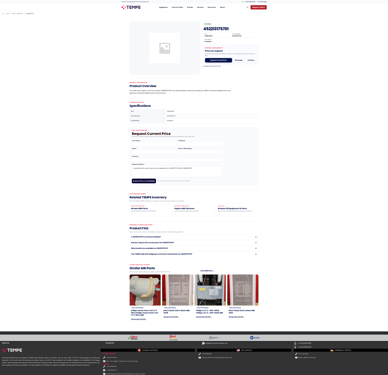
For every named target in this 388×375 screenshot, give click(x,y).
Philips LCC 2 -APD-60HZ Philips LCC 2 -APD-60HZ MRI (209, 311)
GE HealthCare (182, 24)
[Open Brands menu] (194, 7)
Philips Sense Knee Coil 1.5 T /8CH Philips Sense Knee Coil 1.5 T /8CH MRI (144, 312)
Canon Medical (182, 30)
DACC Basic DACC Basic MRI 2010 (242, 311)
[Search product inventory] (247, 7)
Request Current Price (218, 60)
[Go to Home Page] (2, 14)
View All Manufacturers (185, 37)
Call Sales (251, 60)
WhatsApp (238, 60)
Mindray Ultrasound (161, 24)
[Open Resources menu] (217, 7)
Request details (138, 164)
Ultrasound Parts (144, 27)
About (222, 7)
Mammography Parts (145, 30)
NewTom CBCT (159, 30)
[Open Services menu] (205, 7)
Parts (219, 66)
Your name (136, 141)
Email (134, 148)
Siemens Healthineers (184, 27)
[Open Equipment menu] (169, 7)
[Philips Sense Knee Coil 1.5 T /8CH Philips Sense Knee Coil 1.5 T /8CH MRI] (145, 289)
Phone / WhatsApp (185, 148)
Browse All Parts (201, 24)
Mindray (180, 34)
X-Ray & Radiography (136, 40)
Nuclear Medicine (135, 34)
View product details (139, 319)
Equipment (163, 7)
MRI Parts (141, 20)
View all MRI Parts (207, 270)
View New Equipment (161, 20)
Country (135, 156)
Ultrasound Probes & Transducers (207, 20)
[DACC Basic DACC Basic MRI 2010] (242, 289)
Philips (179, 20)
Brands (190, 7)
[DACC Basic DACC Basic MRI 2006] (177, 289)
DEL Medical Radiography (163, 27)
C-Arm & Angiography (137, 37)
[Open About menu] (226, 7)
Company (181, 141)
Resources (212, 7)
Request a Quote (258, 7)
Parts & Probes (177, 7)
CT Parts (141, 24)
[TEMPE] (130, 7)
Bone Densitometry (135, 44)
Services (200, 7)
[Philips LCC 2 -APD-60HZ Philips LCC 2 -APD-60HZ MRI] (210, 289)
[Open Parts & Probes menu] (184, 7)
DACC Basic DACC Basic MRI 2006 (176, 311)
